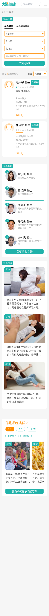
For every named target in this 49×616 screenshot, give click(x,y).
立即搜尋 (24, 63)
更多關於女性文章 (24, 491)
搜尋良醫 (10, 12)
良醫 (3, 12)
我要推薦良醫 (24, 251)
